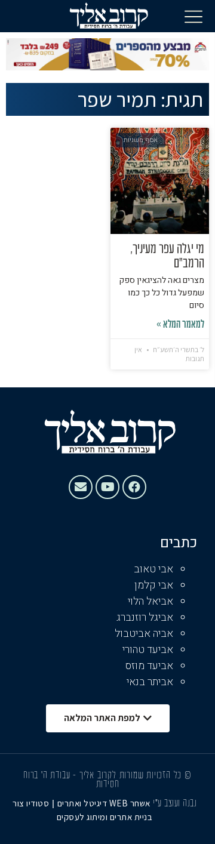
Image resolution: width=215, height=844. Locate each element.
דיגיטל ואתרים (83, 803)
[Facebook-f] (134, 487)
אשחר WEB (129, 803)
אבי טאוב (153, 569)
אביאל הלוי (150, 601)
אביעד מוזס (149, 666)
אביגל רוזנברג (144, 617)
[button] (193, 16)
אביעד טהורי (147, 650)
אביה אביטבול (144, 634)
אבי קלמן (153, 585)
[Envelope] (81, 487)
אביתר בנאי (150, 682)
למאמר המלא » (180, 325)
